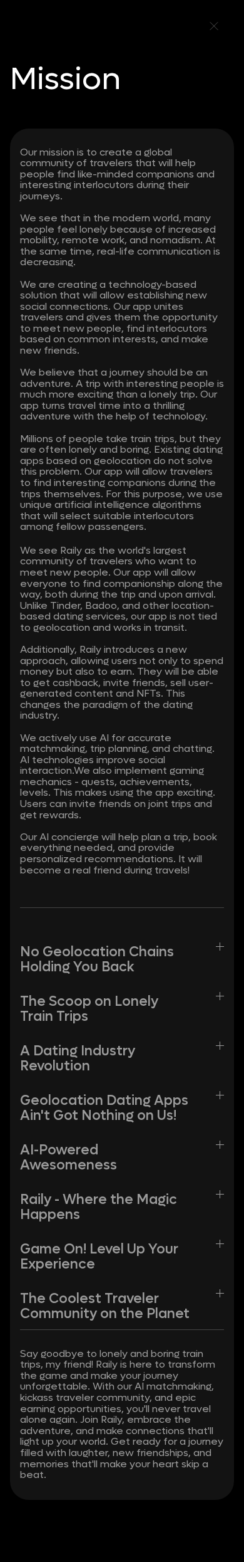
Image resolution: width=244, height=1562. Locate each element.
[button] (122, 958)
